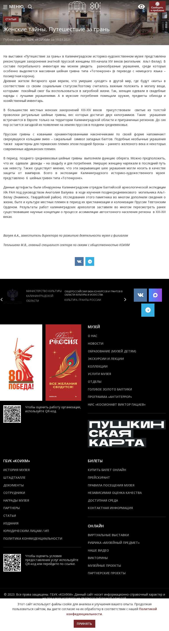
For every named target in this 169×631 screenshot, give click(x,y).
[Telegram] (89, 261)
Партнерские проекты (107, 573)
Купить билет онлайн (107, 470)
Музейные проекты (104, 565)
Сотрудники (14, 493)
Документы (13, 485)
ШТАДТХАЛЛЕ (14, 477)
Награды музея (16, 500)
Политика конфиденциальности (32, 538)
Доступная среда (103, 500)
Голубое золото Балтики (110, 389)
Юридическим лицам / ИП (26, 531)
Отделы (94, 381)
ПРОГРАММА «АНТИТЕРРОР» (110, 397)
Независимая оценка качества (115, 493)
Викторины (98, 558)
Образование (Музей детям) (112, 351)
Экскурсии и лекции (106, 359)
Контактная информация (110, 508)
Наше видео (98, 550)
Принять (84, 624)
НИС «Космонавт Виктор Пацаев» (117, 404)
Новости (95, 343)
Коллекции (98, 366)
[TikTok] (155, 295)
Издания (10, 523)
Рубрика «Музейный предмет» (114, 543)
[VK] (79, 261)
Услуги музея (99, 374)
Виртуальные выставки (108, 535)
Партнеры (11, 508)
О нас (92, 336)
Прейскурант (99, 477)
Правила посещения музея (111, 485)
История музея (16, 470)
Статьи (11, 19)
